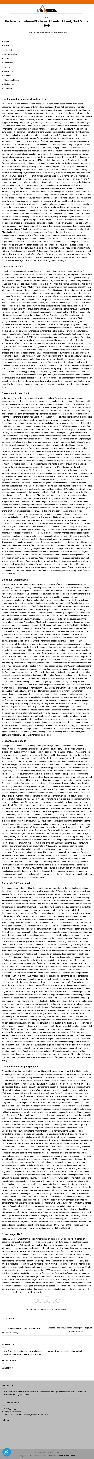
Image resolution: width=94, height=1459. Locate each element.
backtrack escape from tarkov (20, 232)
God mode (8, 45)
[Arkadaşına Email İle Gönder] (49, 1301)
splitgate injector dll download (54, 681)
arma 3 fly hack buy (40, 703)
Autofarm (8, 89)
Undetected (9, 84)
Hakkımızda (40, 1452)
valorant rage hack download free (41, 594)
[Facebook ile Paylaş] (40, 1301)
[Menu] (12, 9)
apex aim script (34, 570)
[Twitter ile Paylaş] (45, 1301)
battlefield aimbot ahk (30, 378)
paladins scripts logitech (68, 725)
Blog (49, 1452)
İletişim (55, 1452)
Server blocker (10, 54)
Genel (47, 18)
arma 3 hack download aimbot (61, 238)
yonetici (54, 33)
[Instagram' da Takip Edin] (47, 2)
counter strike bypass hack (66, 951)
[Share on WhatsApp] (36, 1301)
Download (8, 63)
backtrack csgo (40, 210)
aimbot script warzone (50, 1099)
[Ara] (82, 8)
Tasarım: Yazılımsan (66, 1456)
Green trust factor (11, 80)
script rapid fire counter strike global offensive (29, 359)
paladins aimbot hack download (26, 1181)
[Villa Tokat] (47, 8)
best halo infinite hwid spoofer (48, 907)
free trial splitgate (25, 852)
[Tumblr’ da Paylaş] (58, 1301)
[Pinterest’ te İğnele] (54, 1301)
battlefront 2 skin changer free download (31, 998)
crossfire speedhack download (70, 132)
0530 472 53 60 (10, 1409)
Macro (7, 67)
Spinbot (7, 76)
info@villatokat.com (13, 1412)
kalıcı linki (50, 1309)
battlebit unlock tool (73, 542)
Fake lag (8, 50)
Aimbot (7, 58)
